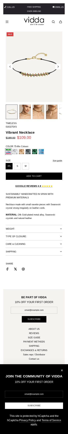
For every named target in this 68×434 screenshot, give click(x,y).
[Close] (62, 370)
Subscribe (34, 319)
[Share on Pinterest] (23, 269)
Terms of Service (51, 420)
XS (9, 166)
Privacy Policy (27, 420)
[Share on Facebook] (7, 269)
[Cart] (60, 21)
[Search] (53, 21)
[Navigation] (7, 21)
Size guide (57, 161)
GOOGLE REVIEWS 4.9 (33, 186)
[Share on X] (15, 269)
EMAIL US (59, 7)
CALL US (11, 7)
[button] (10, 66)
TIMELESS (11, 123)
